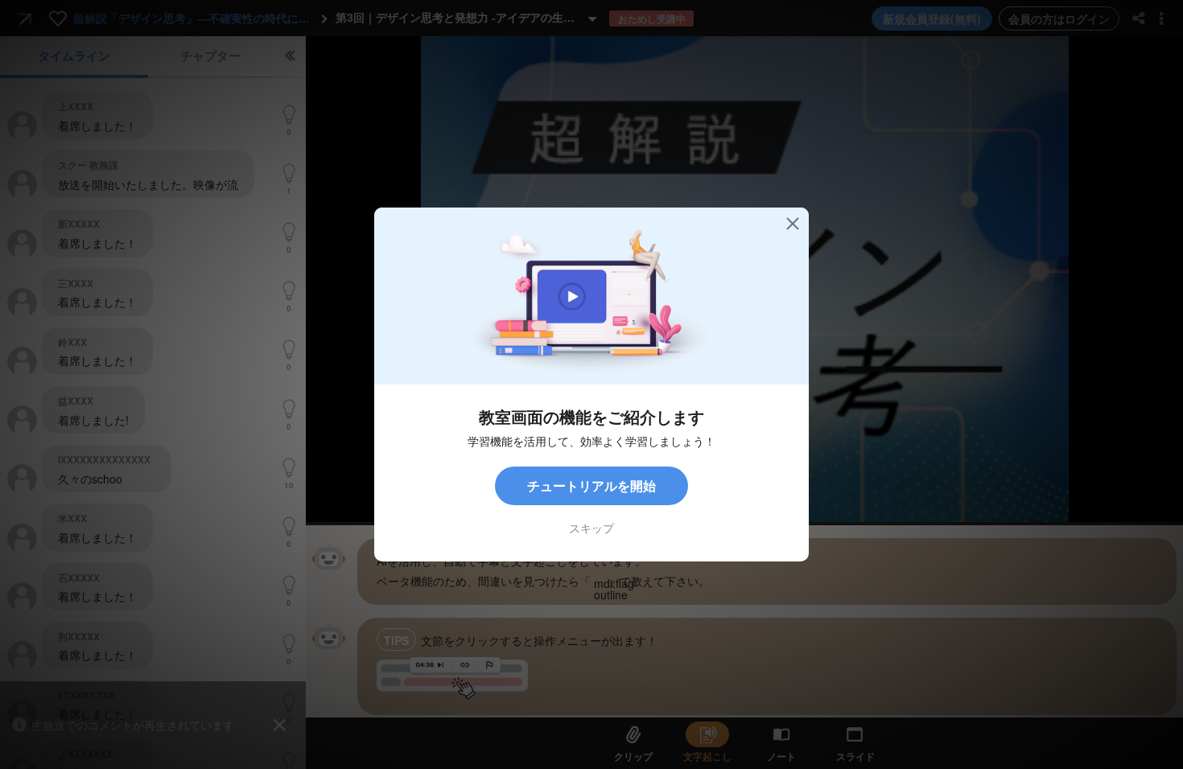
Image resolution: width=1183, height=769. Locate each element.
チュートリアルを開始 (591, 485)
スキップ (591, 528)
